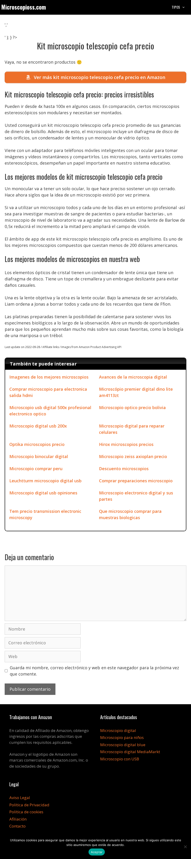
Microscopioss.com (23, 7)
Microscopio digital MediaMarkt (130, 751)
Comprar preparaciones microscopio (136, 480)
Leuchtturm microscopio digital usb (45, 480)
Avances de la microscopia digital (133, 377)
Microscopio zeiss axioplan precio (133, 456)
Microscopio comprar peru (35, 468)
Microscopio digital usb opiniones (43, 493)
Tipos (176, 7)
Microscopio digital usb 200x (38, 426)
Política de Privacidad (29, 804)
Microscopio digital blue (122, 744)
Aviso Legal (19, 797)
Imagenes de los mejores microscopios (49, 377)
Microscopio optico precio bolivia (132, 407)
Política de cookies (26, 811)
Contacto (17, 826)
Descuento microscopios (124, 468)
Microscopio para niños (122, 737)
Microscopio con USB (119, 759)
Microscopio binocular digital (38, 456)
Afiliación (18, 819)
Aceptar (97, 852)
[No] (185, 846)
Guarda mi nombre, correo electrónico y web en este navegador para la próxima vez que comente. (94, 671)
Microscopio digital (118, 730)
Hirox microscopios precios (126, 444)
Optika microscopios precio (37, 444)
